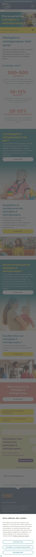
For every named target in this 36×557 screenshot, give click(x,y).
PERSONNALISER (18, 552)
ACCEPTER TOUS (18, 542)
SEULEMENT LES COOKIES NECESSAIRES (18, 547)
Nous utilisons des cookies (14, 518)
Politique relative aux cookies (21, 536)
